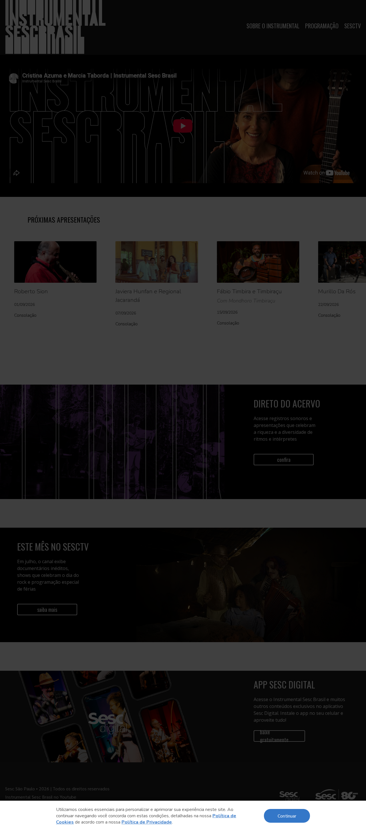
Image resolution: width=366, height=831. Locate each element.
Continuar (287, 816)
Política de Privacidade (147, 822)
